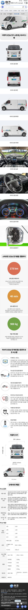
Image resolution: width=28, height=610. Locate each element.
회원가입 (25, 0)
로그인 (20, 0)
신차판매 (15, 10)
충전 (26, 10)
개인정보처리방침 (4, 592)
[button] (23, 6)
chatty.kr (4, 603)
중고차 (10, 10)
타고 (23, 602)
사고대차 (6, 10)
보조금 (22, 10)
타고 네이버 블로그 (6, 605)
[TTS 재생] (9, 3)
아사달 (2, 602)
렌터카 (2, 10)
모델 (19, 10)
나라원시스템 (6, 602)
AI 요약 (22, 14)
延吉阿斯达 (12, 602)
